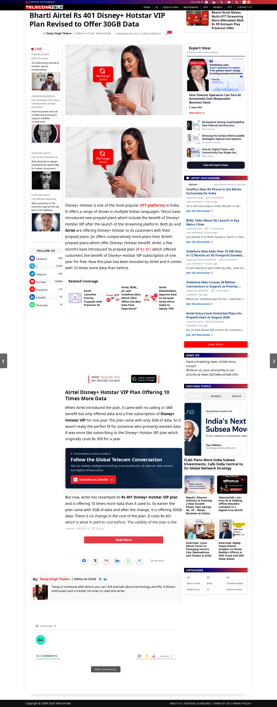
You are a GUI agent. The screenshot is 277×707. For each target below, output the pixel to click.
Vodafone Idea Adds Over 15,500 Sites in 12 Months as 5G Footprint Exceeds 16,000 (214, 253)
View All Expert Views (215, 165)
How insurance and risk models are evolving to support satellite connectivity (44, 116)
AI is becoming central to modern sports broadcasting (45, 66)
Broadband (191, 7)
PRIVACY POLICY (242, 703)
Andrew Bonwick (43, 96)
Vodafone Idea (234, 583)
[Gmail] (106, 560)
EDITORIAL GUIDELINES (197, 703)
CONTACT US (244, 7)
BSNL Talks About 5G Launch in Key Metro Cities (212, 222)
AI (156, 7)
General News (234, 589)
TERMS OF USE (221, 703)
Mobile (217, 7)
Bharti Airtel (193, 583)
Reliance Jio (193, 589)
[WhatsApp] (128, 560)
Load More (215, 344)
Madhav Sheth (41, 153)
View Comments (106, 669)
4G (228, 577)
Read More (124, 540)
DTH (205, 7)
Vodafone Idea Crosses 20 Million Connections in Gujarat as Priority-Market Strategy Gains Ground (212, 284)
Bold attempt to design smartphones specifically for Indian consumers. (45, 165)
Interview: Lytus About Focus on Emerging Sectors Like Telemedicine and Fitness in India (198, 549)
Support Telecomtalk (42, 2)
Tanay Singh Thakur (59, 33)
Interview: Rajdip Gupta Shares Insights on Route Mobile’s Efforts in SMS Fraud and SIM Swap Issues (231, 551)
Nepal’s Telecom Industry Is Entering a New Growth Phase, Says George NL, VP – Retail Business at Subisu (199, 505)
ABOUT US (176, 703)
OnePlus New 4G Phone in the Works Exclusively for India (213, 191)
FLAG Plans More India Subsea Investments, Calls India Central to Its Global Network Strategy (213, 464)
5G (208, 577)
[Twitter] (95, 560)
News (147, 7)
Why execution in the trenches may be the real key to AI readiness (45, 207)
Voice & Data (170, 7)
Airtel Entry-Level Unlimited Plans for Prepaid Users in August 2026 (214, 315)
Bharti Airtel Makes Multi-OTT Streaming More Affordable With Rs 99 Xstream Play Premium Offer (228, 20)
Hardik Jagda (40, 54)
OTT (229, 7)
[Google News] (157, 560)
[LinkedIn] (117, 560)
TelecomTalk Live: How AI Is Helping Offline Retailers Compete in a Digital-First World (231, 504)
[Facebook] (84, 560)
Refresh (193, 184)
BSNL (210, 583)
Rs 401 (145, 249)
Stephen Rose (40, 195)
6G (188, 577)
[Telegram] (139, 560)
